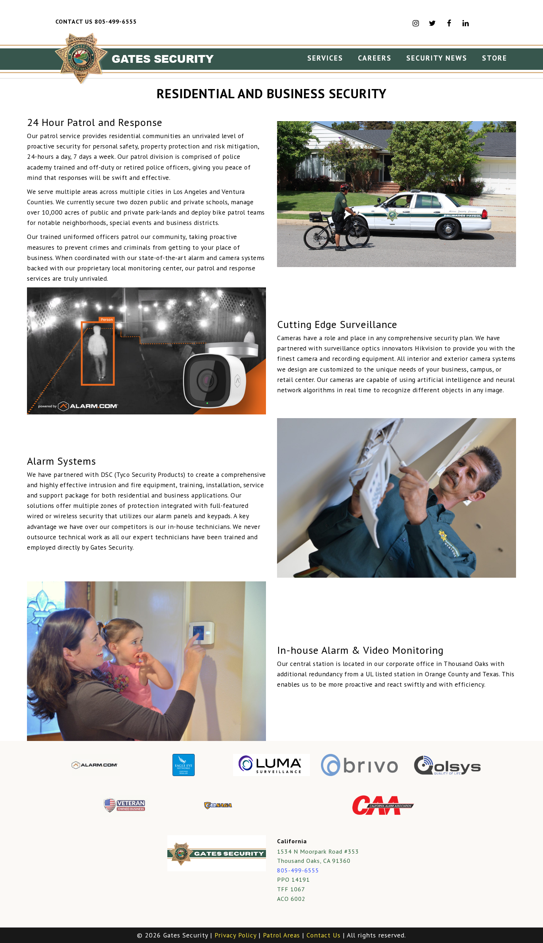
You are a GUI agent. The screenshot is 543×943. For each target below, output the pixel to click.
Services (325, 57)
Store (494, 57)
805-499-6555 (298, 870)
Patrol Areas (281, 935)
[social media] (465, 23)
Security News (436, 57)
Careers (375, 57)
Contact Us (324, 935)
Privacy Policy (235, 935)
